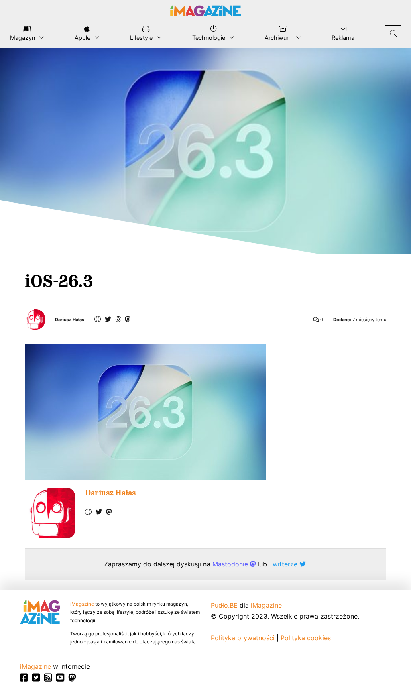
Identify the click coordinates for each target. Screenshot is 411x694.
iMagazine (82, 604)
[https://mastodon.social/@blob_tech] (127, 319)
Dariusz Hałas (69, 319)
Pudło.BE (224, 605)
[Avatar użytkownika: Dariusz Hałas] (50, 513)
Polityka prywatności (243, 638)
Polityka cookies (306, 638)
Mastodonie (231, 564)
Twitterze (284, 564)
